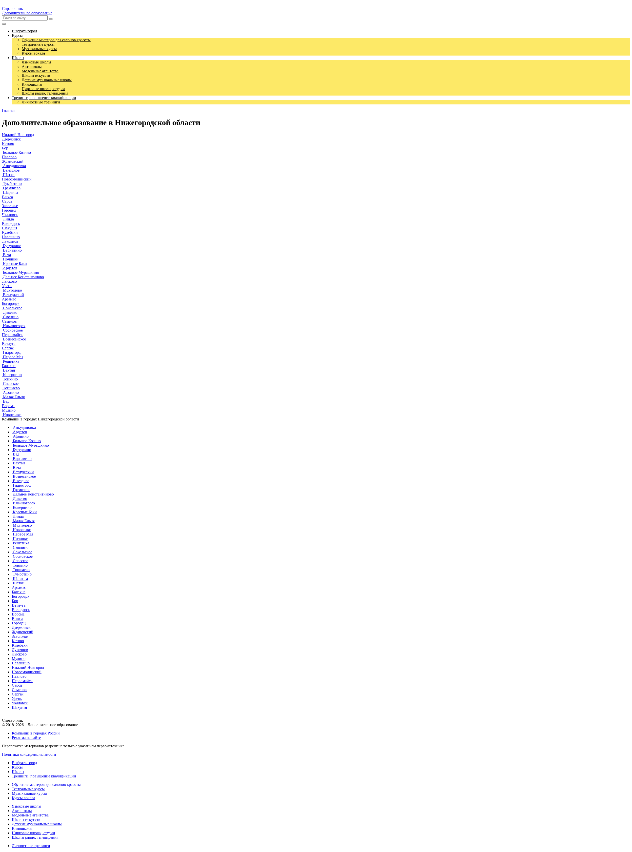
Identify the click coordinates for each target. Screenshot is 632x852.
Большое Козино (16, 152)
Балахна (9, 366)
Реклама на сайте (26, 737)
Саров (7, 201)
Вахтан (8, 370)
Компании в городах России (36, 733)
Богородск (11, 303)
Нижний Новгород (18, 135)
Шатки (8, 175)
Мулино (9, 410)
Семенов (9, 321)
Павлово (9, 157)
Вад (5, 401)
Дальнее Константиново (23, 277)
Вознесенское (14, 339)
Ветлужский (13, 295)
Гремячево (11, 188)
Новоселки (11, 415)
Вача (6, 255)
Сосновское (12, 330)
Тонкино (10, 379)
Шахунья (9, 228)
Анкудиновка (14, 166)
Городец (9, 210)
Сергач (8, 348)
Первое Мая (12, 357)
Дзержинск (11, 139)
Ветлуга (9, 343)
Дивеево (9, 312)
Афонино (10, 392)
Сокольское (12, 308)
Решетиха (10, 361)
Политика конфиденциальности (29, 754)
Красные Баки (14, 263)
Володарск (11, 223)
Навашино (11, 237)
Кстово (8, 143)
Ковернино (12, 375)
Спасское (10, 383)
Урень (7, 286)
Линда (8, 219)
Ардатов (9, 268)
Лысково (9, 281)
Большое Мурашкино (20, 272)
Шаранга (10, 192)
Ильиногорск (13, 326)
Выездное (11, 170)
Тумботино (12, 183)
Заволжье (10, 206)
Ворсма (8, 406)
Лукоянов (10, 241)
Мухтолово (12, 290)
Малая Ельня (13, 397)
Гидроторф (11, 352)
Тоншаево (11, 388)
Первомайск (12, 335)
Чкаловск (10, 215)
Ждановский (12, 161)
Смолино (10, 317)
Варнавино (12, 250)
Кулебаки (10, 232)
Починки (10, 259)
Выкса (7, 197)
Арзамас (9, 299)
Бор (5, 148)
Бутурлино (11, 246)
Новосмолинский (17, 179)
